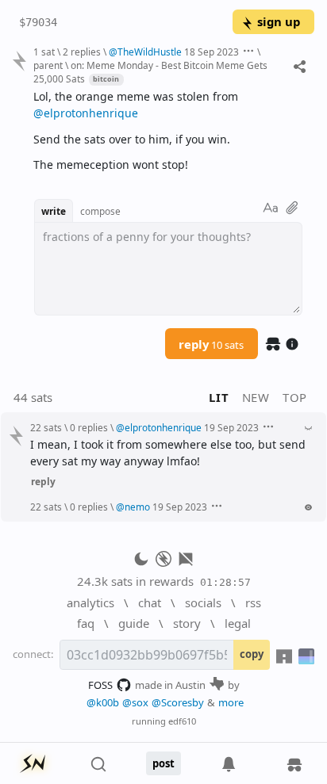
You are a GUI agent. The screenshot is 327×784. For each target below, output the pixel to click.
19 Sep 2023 (231, 427)
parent (48, 65)
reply (211, 344)
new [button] (256, 397)
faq (85, 623)
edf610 (182, 721)
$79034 (38, 22)
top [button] (295, 397)
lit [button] (219, 397)
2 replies (82, 51)
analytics (90, 602)
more (231, 702)
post (163, 763)
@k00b (103, 702)
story (187, 623)
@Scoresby (178, 702)
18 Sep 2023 (211, 51)
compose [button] (100, 211)
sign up (278, 21)
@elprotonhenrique (85, 112)
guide (133, 623)
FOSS (100, 685)
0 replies (89, 427)
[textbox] (167, 131)
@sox (135, 702)
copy (252, 654)
